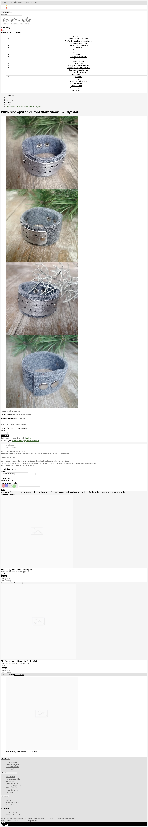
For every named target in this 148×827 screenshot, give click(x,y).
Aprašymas (10, 445)
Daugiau (4, 576)
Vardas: (3, 471)
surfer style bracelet (56, 492)
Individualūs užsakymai (78, 81)
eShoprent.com (32, 820)
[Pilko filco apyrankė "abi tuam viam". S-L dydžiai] (38, 659)
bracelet (33, 492)
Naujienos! (76, 90)
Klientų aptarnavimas (9, 773)
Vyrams (78, 79)
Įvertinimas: (5, 480)
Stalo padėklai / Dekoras (78, 39)
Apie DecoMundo (12, 762)
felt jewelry (14, 492)
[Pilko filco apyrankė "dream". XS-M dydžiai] (37, 567)
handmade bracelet (72, 492)
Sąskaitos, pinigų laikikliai (78, 70)
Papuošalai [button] (76, 74)
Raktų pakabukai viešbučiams (79, 65)
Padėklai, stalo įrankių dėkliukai (78, 68)
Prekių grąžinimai (12, 783)
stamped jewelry (107, 492)
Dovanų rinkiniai (79, 50)
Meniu (78, 54)
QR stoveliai (78, 59)
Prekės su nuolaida (13, 779)
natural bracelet (93, 492)
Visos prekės (19, 583)
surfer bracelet (119, 492)
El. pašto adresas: (7, 474)
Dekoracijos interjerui (79, 43)
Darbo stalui (78, 47)
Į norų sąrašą (15, 411)
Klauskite (27, 438)
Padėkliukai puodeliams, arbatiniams (78, 41)
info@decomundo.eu (22, 2)
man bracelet (42, 492)
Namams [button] (76, 36)
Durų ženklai (78, 63)
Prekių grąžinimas (12, 769)
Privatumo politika (12, 767)
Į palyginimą (5, 411)
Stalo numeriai (78, 61)
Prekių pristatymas (13, 764)
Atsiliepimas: (5, 478)
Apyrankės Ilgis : (7, 428)
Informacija (5, 758)
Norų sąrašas (11, 804)
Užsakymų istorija (12, 802)
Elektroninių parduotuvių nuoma (13, 820)
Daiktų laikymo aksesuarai (78, 45)
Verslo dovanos (76, 86)
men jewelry (24, 492)
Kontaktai (33, 2)
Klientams (5, 796)
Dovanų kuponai (76, 88)
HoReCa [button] (76, 52)
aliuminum (5, 492)
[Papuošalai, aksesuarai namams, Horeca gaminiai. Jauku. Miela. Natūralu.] (16, 25)
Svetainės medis (12, 790)
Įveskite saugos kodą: (9, 483)
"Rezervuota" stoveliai (78, 57)
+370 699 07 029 (7, 2)
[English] (6, 8)
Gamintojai (10, 781)
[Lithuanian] (6, 5)
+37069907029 (11, 812)
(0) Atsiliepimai (11, 447)
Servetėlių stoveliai (79, 72)
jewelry (83, 492)
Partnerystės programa (14, 785)
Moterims (78, 77)
